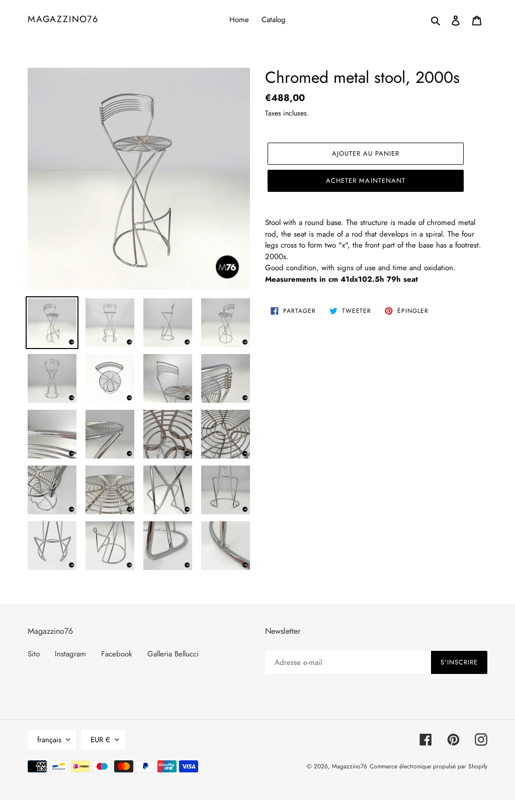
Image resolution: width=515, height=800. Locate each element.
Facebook (116, 653)
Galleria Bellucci (173, 653)
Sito (34, 653)
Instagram (70, 653)
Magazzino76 (63, 19)
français (49, 739)
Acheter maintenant (365, 180)
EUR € (100, 739)
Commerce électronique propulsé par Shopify (428, 766)
